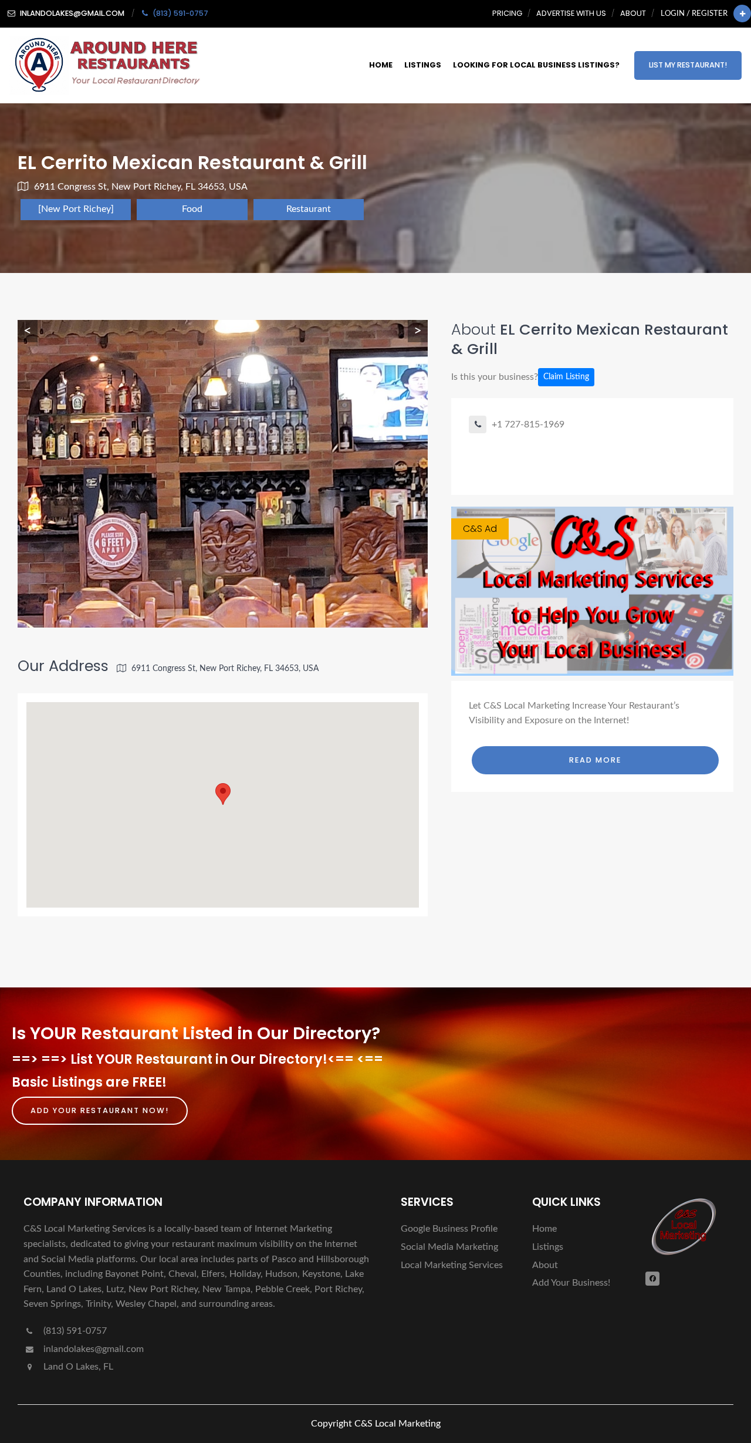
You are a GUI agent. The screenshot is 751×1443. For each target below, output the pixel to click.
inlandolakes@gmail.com (93, 1349)
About (633, 13)
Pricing (507, 13)
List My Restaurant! (688, 65)
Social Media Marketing (449, 1247)
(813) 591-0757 (74, 1331)
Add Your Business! (571, 1282)
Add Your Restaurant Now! (100, 1110)
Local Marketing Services (452, 1265)
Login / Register (694, 13)
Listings (422, 65)
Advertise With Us (571, 13)
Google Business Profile (449, 1228)
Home (381, 65)
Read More (595, 760)
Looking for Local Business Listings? (536, 65)
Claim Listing (566, 377)
